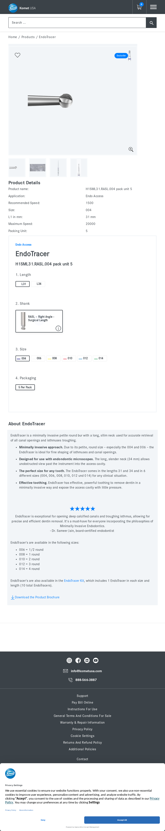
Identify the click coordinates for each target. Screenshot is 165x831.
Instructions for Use (82, 709)
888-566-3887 (86, 680)
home (12, 37)
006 (39, 358)
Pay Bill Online (82, 702)
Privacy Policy (82, 729)
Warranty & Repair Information (82, 722)
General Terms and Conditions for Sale (83, 716)
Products (28, 37)
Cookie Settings (82, 736)
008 (54, 358)
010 (70, 358)
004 (23, 358)
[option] (72, 100)
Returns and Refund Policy (82, 742)
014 (101, 358)
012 (85, 358)
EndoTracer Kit (74, 580)
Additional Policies (82, 749)
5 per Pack (25, 387)
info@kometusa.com (86, 671)
